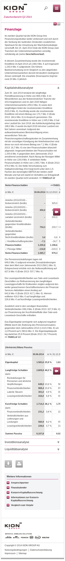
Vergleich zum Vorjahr (22, 505)
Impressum (10, 553)
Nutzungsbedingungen (16, 550)
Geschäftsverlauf (35, 54)
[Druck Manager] (19, 464)
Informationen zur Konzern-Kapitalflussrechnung (25, 499)
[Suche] (45, 8)
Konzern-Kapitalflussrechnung (26, 492)
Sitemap (22, 553)
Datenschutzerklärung (41, 550)
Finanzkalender (19, 487)
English (58, 23)
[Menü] (56, 8)
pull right (56, 212)
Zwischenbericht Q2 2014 (18, 16)
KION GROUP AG (15, 8)
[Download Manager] (8, 464)
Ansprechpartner (20, 482)
